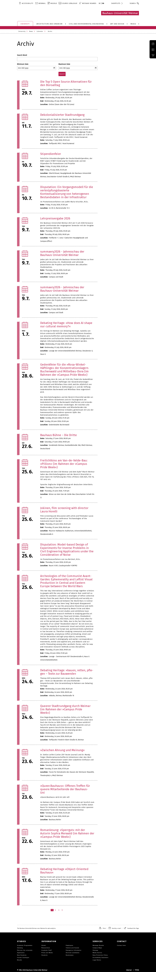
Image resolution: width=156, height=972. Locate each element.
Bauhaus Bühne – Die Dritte (58, 435)
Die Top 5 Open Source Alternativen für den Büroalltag (66, 83)
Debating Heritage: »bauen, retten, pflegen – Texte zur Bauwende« (66, 672)
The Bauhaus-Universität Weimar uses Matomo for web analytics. (36, 928)
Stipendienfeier (50, 154)
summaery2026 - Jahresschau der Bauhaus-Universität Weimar (62, 253)
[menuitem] (26, 3)
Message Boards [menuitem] (89, 3)
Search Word (22, 55)
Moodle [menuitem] (53, 3)
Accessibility (27, 3)
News (31, 31)
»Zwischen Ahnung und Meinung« (62, 750)
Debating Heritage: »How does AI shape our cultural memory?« (66, 324)
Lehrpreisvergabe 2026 (55, 218)
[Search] (137, 3)
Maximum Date (64, 64)
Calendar (40, 31)
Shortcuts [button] (115, 3)
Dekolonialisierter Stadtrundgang (62, 115)
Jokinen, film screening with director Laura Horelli (64, 509)
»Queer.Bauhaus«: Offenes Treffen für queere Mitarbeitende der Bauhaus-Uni (65, 789)
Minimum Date (22, 64)
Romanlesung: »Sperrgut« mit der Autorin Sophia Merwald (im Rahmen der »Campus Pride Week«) (67, 833)
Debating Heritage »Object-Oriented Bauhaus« (64, 870)
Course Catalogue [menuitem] (69, 3)
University (21, 31)
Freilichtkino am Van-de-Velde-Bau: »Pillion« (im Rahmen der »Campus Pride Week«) (64, 464)
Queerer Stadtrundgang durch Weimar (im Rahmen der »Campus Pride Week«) (65, 709)
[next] (62, 910)
